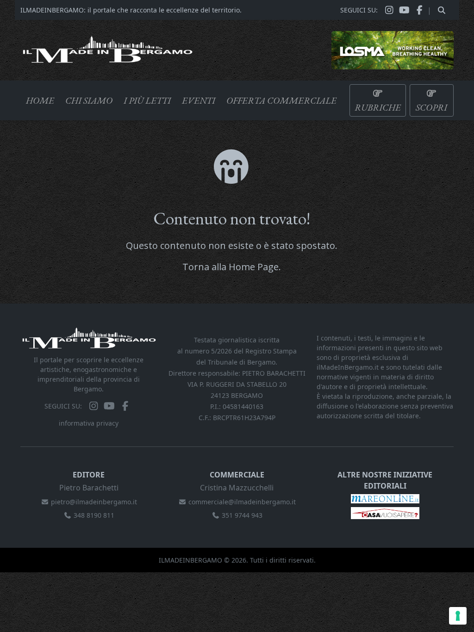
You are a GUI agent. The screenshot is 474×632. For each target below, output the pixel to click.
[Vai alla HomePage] (107, 48)
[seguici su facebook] (419, 10)
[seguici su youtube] (404, 10)
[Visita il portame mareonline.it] (385, 498)
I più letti (147, 100)
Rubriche (378, 107)
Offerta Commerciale (281, 100)
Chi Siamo (88, 100)
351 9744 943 (242, 515)
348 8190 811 (94, 515)
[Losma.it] (392, 49)
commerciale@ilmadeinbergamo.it (242, 501)
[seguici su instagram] (389, 10)
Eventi (198, 100)
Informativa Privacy (88, 423)
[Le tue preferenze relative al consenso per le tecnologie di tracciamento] (458, 616)
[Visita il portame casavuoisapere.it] (385, 512)
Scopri (431, 107)
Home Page (254, 266)
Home (40, 100)
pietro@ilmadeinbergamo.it (94, 501)
